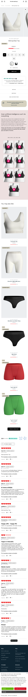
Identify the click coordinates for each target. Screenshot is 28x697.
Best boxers (17, 669)
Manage (4, 691)
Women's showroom (14, 428)
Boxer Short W (14, 387)
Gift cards (3, 655)
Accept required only (20, 688)
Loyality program (4, 657)
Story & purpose (4, 667)
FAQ (16, 651)
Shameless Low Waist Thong (14, 320)
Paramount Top (14, 241)
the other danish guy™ (14, 352)
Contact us (17, 660)
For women (7, 5)
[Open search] (2, 444)
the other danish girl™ (14, 38)
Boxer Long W (14, 420)
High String (14, 354)
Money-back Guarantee (20, 658)
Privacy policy (4, 695)
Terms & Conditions (12, 695)
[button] (12, 48)
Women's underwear (5, 653)
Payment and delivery (19, 656)
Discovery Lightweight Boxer (14, 281)
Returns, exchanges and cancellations (20, 654)
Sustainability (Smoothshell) (4, 670)
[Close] (27, 673)
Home (2, 5)
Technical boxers (18, 667)
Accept (4, 688)
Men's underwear (5, 651)
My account (3, 659)
